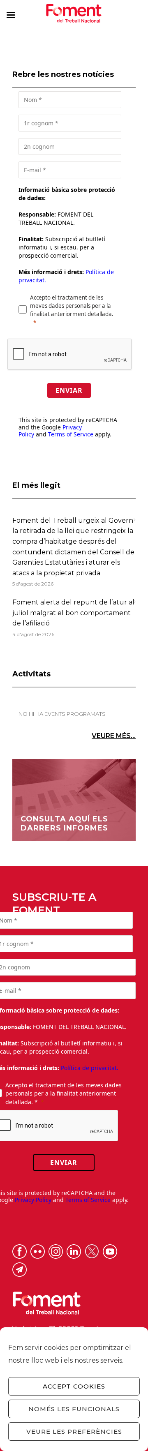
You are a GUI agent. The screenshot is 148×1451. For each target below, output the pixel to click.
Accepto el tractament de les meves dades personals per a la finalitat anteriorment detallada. (71, 306)
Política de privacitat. (89, 1068)
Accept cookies (74, 1386)
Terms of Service (70, 434)
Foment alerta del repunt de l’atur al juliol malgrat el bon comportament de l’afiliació (73, 612)
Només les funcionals (74, 1409)
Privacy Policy (33, 1200)
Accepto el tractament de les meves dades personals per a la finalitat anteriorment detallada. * (63, 1093)
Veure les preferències (74, 1431)
